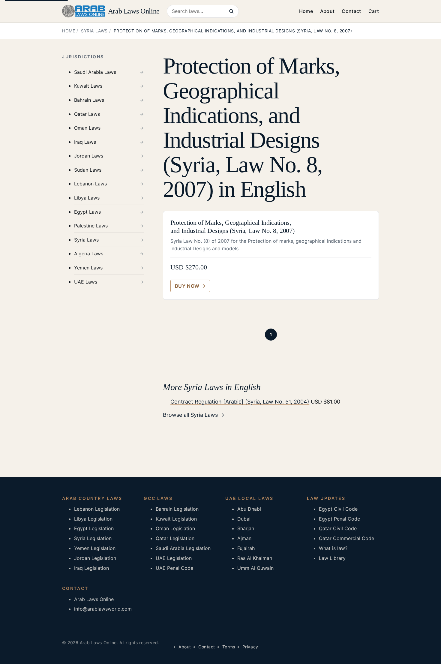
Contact (351, 11)
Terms (228, 646)
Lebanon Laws (90, 184)
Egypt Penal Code (339, 519)
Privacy (250, 646)
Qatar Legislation (175, 538)
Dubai (243, 519)
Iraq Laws (85, 142)
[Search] (231, 11)
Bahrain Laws (89, 100)
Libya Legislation (93, 519)
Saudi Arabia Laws (95, 72)
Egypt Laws (87, 212)
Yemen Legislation (95, 548)
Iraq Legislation (91, 568)
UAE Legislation (174, 558)
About (327, 11)
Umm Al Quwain (255, 568)
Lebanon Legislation (97, 509)
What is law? (333, 548)
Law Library (332, 558)
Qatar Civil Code (338, 528)
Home (306, 11)
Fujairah (246, 548)
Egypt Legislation (94, 528)
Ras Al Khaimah (254, 558)
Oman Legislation (175, 528)
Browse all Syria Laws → (193, 415)
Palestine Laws (91, 226)
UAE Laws (85, 282)
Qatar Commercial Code (346, 538)
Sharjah (245, 528)
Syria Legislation (93, 538)
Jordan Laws (88, 156)
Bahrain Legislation (177, 509)
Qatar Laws (87, 114)
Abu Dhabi (249, 509)
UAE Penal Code (174, 568)
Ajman (244, 538)
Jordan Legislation (95, 558)
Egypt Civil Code (338, 509)
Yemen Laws (88, 268)
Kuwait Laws (88, 86)
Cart (373, 11)
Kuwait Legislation (176, 519)
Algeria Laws (88, 254)
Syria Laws (94, 30)
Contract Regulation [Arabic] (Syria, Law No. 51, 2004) (239, 401)
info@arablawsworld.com (103, 609)
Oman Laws (87, 128)
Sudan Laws (87, 170)
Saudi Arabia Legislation (183, 548)
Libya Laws (87, 198)
